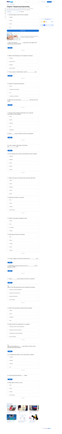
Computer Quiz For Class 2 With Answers (34, 412)
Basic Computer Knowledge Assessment (11, 421)
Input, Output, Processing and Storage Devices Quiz (22, 421)
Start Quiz (23, 30)
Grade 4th (24, 8)
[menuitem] (43, 2)
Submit (10, 47)
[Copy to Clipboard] (5, 16)
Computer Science (10, 8)
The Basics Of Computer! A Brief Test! (22, 412)
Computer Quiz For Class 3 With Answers (11, 412)
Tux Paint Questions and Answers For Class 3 (33, 421)
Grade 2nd (18, 8)
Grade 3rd (21, 8)
